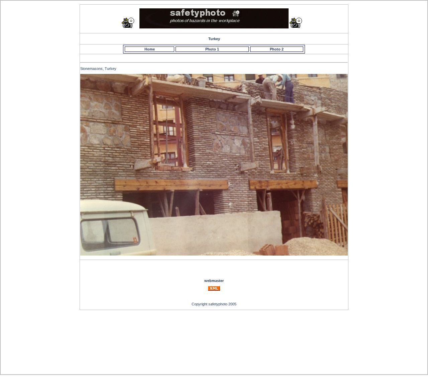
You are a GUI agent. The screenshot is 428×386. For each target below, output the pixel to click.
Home (149, 49)
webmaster (214, 281)
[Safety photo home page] (214, 27)
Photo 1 (212, 49)
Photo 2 (277, 49)
